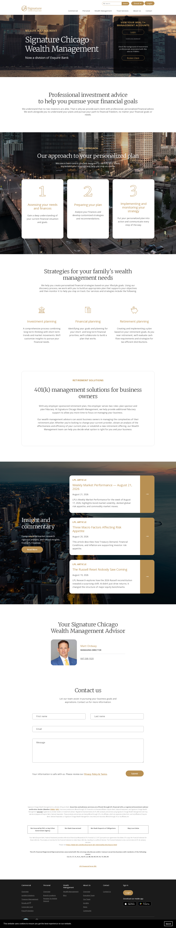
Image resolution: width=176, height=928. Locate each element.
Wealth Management (70, 891)
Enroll (136, 3)
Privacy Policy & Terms (95, 774)
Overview (25, 891)
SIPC (57, 809)
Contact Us (107, 891)
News (85, 907)
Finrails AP (25, 903)
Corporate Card (27, 907)
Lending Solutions (28, 895)
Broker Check (133, 58)
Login (149, 3)
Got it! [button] (168, 924)
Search (125, 3)
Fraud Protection (28, 911)
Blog (64, 895)
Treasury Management (30, 899)
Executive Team (89, 895)
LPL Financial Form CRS (88, 866)
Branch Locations (49, 895)
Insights (86, 903)
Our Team (86, 899)
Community (87, 911)
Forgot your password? (133, 38)
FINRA (52, 809)
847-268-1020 (87, 658)
